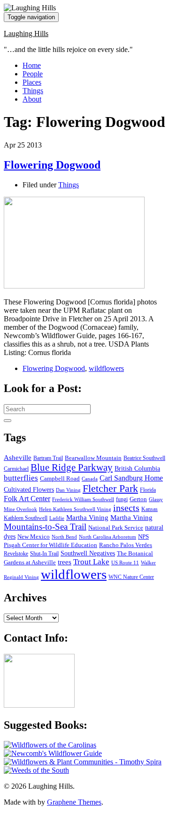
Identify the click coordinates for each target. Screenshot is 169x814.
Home (32, 65)
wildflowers (106, 368)
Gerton (138, 499)
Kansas (149, 509)
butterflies (21, 478)
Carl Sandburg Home (131, 478)
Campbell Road (60, 478)
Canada (90, 478)
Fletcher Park (110, 488)
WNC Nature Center (131, 577)
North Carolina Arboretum (107, 537)
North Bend (64, 537)
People (33, 74)
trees (64, 562)
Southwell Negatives (88, 553)
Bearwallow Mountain (93, 458)
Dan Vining (68, 490)
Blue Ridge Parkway (72, 467)
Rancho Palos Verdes (125, 545)
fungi (122, 499)
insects (126, 508)
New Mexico (33, 536)
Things (33, 91)
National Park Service (115, 527)
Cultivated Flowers (29, 489)
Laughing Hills (26, 33)
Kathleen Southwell (25, 518)
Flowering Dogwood (52, 165)
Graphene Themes (74, 802)
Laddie (56, 518)
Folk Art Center (27, 499)
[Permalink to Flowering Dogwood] (74, 286)
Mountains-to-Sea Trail (45, 527)
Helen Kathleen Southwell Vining (75, 509)
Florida (148, 490)
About (32, 99)
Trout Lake (91, 561)
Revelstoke (16, 554)
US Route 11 (125, 562)
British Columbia (137, 468)
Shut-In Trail (44, 554)
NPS (143, 536)
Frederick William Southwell (83, 499)
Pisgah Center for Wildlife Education (50, 545)
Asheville (17, 457)
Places (32, 82)
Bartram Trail (48, 458)
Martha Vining (87, 517)
